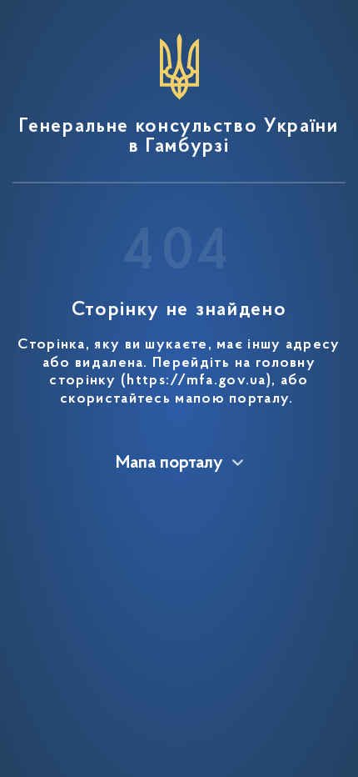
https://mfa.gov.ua (196, 380)
